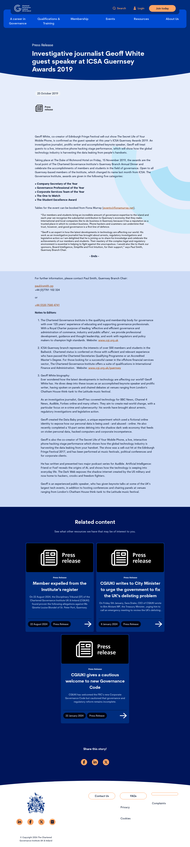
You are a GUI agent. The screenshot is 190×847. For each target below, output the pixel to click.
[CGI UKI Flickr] (52, 822)
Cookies (126, 818)
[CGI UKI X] (41, 822)
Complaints (159, 803)
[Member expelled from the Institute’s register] (87, 624)
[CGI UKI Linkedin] (19, 822)
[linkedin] (95, 762)
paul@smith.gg (44, 286)
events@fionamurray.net (118, 208)
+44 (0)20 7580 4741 (47, 305)
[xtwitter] (106, 762)
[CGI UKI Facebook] (30, 822)
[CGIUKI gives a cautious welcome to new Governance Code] (123, 716)
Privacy (125, 807)
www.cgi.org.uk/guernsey (104, 368)
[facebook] (84, 762)
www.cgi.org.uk (108, 340)
